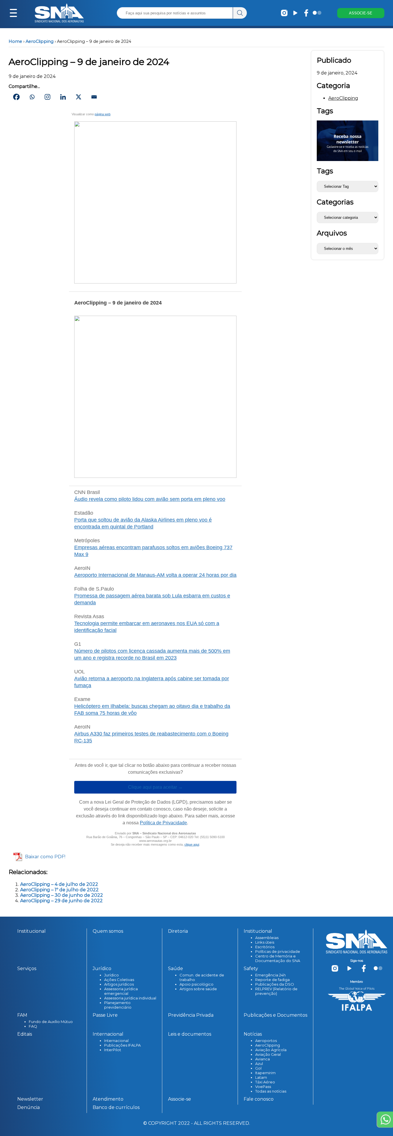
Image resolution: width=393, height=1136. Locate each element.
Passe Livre (105, 1015)
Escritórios (264, 947)
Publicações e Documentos (275, 1015)
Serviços (26, 968)
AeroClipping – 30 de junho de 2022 (61, 895)
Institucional (31, 931)
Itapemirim (265, 1072)
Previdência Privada (190, 1015)
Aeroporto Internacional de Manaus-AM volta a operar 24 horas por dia (155, 575)
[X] (78, 97)
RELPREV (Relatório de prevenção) (276, 991)
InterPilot (112, 1049)
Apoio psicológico (196, 984)
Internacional (116, 1040)
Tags (325, 171)
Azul (259, 1063)
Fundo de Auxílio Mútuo (51, 1021)
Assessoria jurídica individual (130, 998)
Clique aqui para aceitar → (155, 787)
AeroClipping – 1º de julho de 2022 (59, 889)
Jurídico (111, 975)
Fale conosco (259, 1099)
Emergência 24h (270, 975)
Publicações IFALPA (122, 1045)
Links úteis (264, 942)
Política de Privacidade (163, 822)
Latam (261, 1077)
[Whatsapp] (32, 97)
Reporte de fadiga (272, 979)
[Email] (94, 97)
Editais (24, 1034)
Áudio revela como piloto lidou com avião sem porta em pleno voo (149, 499)
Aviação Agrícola (271, 1049)
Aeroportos (266, 1040)
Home (15, 41)
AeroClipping (40, 41)
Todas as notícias (270, 1091)
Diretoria (178, 931)
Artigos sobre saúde (198, 988)
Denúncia (28, 1107)
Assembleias (266, 937)
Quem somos (108, 931)
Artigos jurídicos (119, 984)
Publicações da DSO (274, 984)
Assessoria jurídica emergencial (121, 991)
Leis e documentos (189, 1034)
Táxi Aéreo (265, 1082)
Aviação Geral (268, 1054)
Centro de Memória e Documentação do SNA (277, 958)
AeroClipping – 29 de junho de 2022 (61, 900)
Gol (258, 1068)
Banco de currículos (116, 1107)
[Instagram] (47, 97)
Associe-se (179, 1099)
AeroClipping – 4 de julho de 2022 (59, 884)
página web (102, 114)
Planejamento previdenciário (117, 1004)
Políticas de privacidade (277, 951)
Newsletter (30, 1099)
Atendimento (108, 1099)
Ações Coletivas (119, 979)
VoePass (263, 1086)
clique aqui (191, 844)
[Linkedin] (63, 97)
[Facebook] (16, 97)
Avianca (262, 1059)
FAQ (33, 1026)
